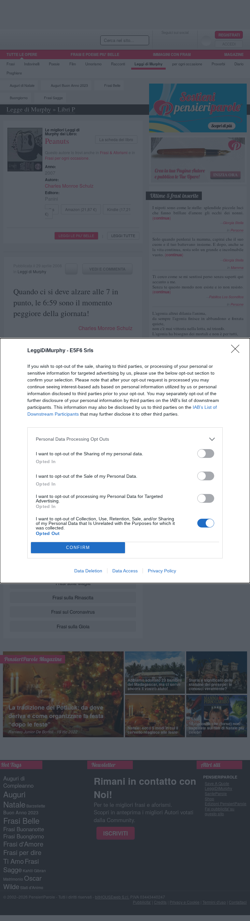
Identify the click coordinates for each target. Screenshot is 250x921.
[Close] (237, 351)
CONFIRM (78, 547)
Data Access (125, 570)
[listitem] (125, 439)
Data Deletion (88, 570)
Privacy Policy (162, 570)
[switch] (205, 453)
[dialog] (125, 460)
